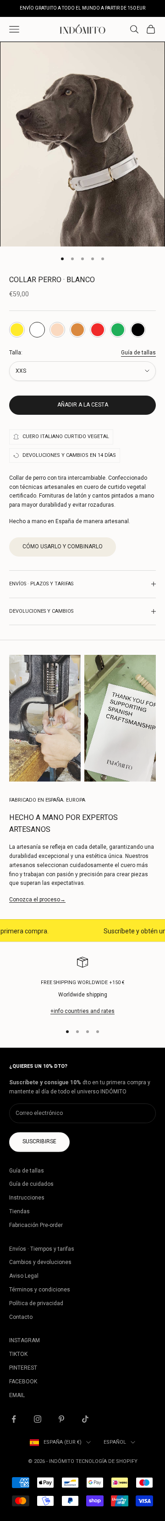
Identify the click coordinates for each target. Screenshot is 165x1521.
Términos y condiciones (39, 1289)
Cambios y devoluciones (40, 1262)
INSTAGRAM (24, 1340)
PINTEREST (23, 1368)
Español (115, 1442)
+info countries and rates (82, 1011)
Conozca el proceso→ (37, 899)
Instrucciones (26, 1197)
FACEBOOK (23, 1381)
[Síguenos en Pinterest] (61, 1419)
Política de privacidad (36, 1303)
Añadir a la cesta (82, 405)
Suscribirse (39, 1141)
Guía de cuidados (31, 1184)
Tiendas (19, 1211)
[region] (82, 986)
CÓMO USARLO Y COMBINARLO (62, 546)
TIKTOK (18, 1354)
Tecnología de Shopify (107, 1461)
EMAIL (17, 1395)
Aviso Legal (23, 1276)
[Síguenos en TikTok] (85, 1419)
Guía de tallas (138, 352)
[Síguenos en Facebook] (13, 1419)
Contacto (21, 1317)
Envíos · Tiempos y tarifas (41, 1249)
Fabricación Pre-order (36, 1225)
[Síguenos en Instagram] (37, 1419)
